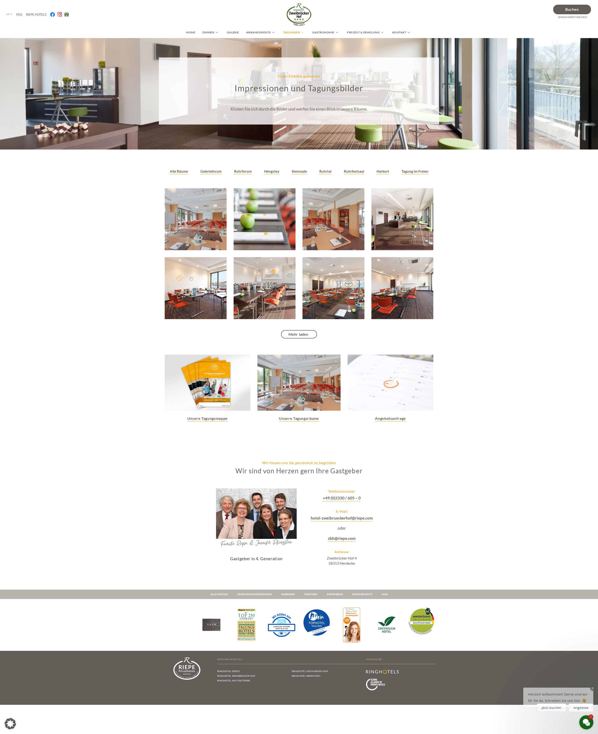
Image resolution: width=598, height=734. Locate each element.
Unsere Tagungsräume (299, 418)
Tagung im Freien (415, 171)
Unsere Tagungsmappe (207, 418)
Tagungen (291, 32)
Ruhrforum (243, 171)
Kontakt (399, 32)
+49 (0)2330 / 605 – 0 (342, 497)
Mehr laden (298, 334)
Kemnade (299, 171)
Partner (310, 594)
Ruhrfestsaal (354, 171)
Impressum (335, 594)
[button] (10, 723)
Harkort (383, 171)
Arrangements (258, 32)
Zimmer (208, 32)
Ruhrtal (325, 171)
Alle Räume (179, 171)
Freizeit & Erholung (363, 32)
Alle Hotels (219, 594)
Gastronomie (323, 32)
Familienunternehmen (254, 594)
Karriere (288, 594)
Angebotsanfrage (390, 418)
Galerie (233, 32)
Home (190, 32)
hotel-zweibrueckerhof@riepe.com (342, 518)
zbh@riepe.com (342, 538)
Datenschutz (362, 594)
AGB (385, 594)
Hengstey (271, 171)
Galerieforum (211, 171)
